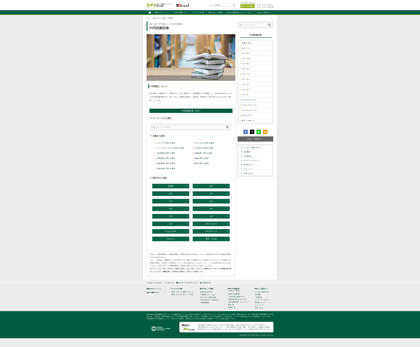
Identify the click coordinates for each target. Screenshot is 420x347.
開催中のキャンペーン (162, 12)
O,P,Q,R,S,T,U (211, 231)
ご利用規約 (248, 156)
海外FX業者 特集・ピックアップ (238, 302)
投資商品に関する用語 (166, 158)
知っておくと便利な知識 (208, 297)
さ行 (211, 193)
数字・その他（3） (249, 120)
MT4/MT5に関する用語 (204, 148)
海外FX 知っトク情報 (206, 289)
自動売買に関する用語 (203, 153)
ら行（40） (246, 89)
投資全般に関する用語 (166, 168)
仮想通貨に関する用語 (166, 163)
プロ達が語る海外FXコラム (236, 297)
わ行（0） (245, 95)
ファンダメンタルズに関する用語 (170, 148)
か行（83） (246, 53)
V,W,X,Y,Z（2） (247, 115)
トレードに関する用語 (166, 143)
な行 (211, 201)
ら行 (211, 216)
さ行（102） (246, 58)
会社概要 (247, 152)
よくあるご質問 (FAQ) (251, 147)
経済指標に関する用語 (166, 153)
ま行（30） (246, 79)
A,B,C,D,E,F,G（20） (249, 100)
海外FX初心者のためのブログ (237, 299)
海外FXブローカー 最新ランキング (182, 292)
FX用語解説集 (204, 302)
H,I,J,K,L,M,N (170, 231)
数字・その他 (211, 239)
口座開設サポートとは (207, 294)
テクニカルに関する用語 (204, 143)
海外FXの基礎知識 (234, 294)
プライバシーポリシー (251, 160)
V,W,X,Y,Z (171, 239)
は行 (171, 208)
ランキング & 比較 (176, 289)
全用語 (170, 186)
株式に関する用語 (201, 163)
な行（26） (246, 69)
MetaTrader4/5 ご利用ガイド (209, 300)
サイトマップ (248, 169)
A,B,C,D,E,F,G (211, 224)
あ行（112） (246, 48)
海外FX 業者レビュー (153, 292)
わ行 (171, 224)
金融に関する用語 (201, 158)
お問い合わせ (248, 173)
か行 (171, 193)
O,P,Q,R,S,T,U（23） (250, 110)
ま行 (211, 208)
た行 (171, 201)
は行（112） (246, 74)
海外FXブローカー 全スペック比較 (182, 294)
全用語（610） (247, 43)
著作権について (249, 165)
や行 (171, 216)
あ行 (211, 186)
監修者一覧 (231, 307)
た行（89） (246, 64)
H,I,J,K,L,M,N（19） (249, 105)
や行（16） (246, 84)
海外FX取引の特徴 (206, 292)
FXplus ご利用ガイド (264, 12)
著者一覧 (231, 305)
